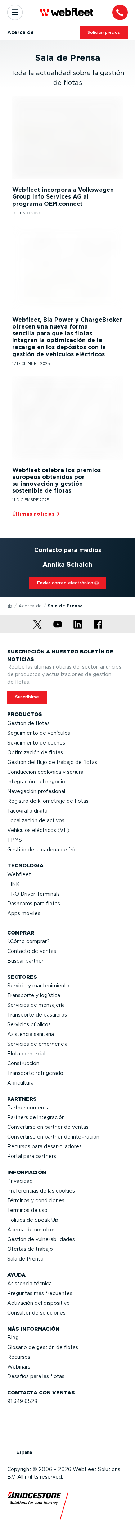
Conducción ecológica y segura (45, 772)
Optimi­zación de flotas (35, 752)
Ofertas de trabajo (30, 1249)
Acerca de (30, 606)
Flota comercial (26, 1054)
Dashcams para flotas (33, 903)
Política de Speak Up (32, 1220)
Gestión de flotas (28, 723)
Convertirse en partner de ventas (48, 1127)
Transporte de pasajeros (37, 1015)
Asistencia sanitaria (30, 1034)
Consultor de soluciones (36, 1313)
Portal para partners (31, 1156)
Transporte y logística (33, 995)
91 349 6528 (22, 1401)
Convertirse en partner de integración (53, 1137)
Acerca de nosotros (31, 1229)
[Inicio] (10, 605)
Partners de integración (36, 1117)
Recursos (18, 1357)
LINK (13, 884)
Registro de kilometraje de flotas (48, 801)
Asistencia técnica (29, 1283)
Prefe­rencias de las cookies (41, 1191)
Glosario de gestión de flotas (42, 1347)
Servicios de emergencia (37, 1044)
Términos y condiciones (35, 1200)
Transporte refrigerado (35, 1073)
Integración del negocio (36, 781)
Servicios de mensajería (36, 1005)
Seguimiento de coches (36, 743)
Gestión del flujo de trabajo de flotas (52, 762)
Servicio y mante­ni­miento (38, 986)
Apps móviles (23, 913)
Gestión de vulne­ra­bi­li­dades (41, 1239)
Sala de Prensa (25, 1259)
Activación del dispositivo (38, 1303)
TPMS (14, 840)
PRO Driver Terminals (33, 894)
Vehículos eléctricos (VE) (38, 830)
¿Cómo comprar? (28, 941)
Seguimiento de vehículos (38, 733)
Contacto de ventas (31, 951)
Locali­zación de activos (35, 820)
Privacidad (20, 1181)
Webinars (18, 1367)
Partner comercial (29, 1107)
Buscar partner (25, 961)
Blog (13, 1337)
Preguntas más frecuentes (39, 1293)
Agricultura (20, 1083)
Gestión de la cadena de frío (42, 849)
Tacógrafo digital (28, 811)
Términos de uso (27, 1210)
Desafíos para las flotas (35, 1376)
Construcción (23, 1063)
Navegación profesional (36, 791)
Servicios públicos (29, 1024)
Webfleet (19, 874)
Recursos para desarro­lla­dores (44, 1146)
